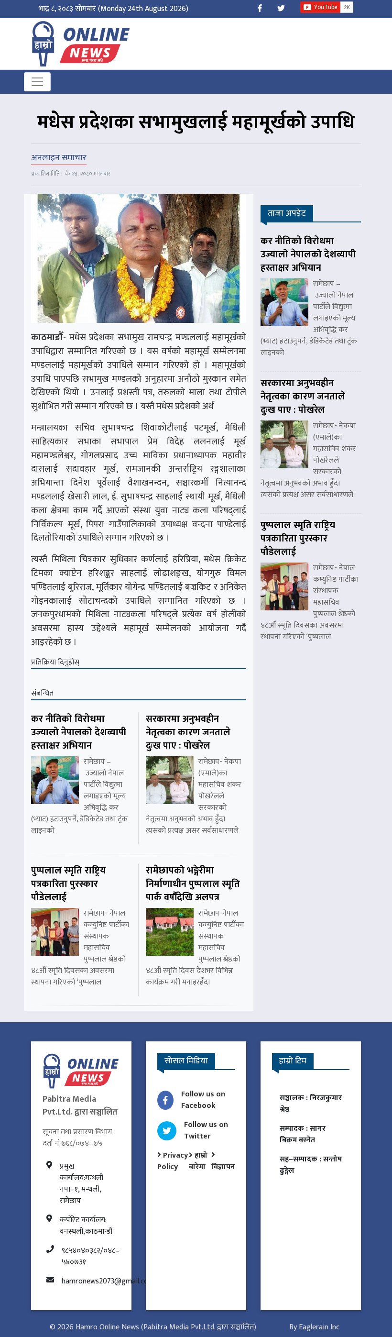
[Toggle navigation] (37, 81)
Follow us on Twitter (206, 1130)
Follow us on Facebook (203, 1100)
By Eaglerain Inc (314, 1327)
